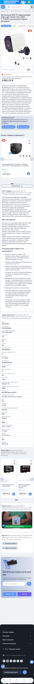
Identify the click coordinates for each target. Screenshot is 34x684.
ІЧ (2, 371)
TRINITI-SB (5, 11)
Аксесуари (31, 26)
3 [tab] (15, 183)
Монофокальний (7, 362)
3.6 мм (4, 366)
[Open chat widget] (32, 662)
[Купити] (28, 173)
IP (2, 353)
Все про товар (6, 26)
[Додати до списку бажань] (29, 140)
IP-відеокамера (6, 328)
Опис (14, 26)
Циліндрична (6, 349)
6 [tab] (19, 183)
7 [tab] (20, 183)
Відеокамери (27, 11)
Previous (2, 159)
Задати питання (24, 127)
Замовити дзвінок (9, 127)
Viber (23, 594)
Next (32, 159)
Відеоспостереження (16, 11)
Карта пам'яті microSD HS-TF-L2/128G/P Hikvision (24, 486)
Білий (3, 422)
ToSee (3, 388)
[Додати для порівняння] (29, 143)
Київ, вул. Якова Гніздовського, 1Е (15, 655)
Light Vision (5, 323)
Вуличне (4, 409)
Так (3, 341)
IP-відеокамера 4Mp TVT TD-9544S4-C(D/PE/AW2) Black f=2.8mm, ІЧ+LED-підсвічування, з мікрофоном (15, 165)
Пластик (4, 418)
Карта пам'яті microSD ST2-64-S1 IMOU (8, 485)
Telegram (8, 594)
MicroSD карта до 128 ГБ (9, 392)
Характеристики (22, 26)
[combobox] (18, 7)
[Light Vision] (29, 69)
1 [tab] (12, 183)
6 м (3, 375)
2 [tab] (14, 183)
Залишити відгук (11, 543)
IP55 (3, 414)
